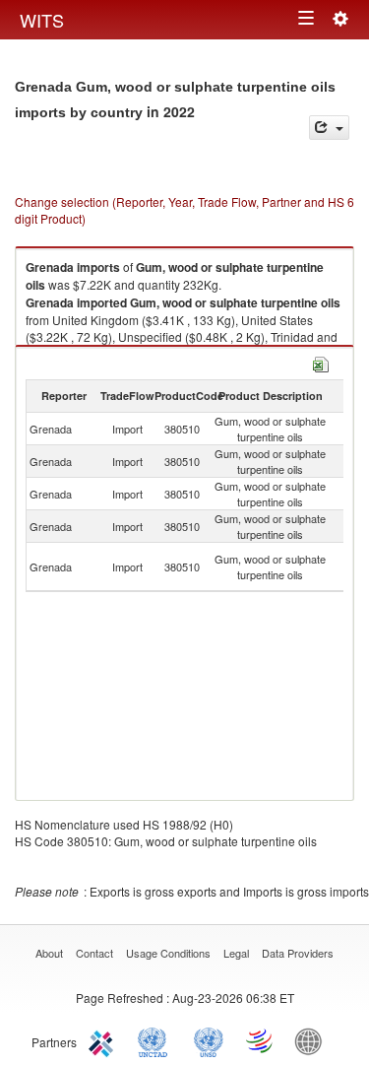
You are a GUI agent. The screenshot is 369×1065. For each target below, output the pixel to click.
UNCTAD (156, 1040)
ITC (104, 1040)
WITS (42, 20)
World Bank (313, 1040)
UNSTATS (208, 1040)
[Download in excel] (321, 362)
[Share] (329, 127)
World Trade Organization (260, 1040)
